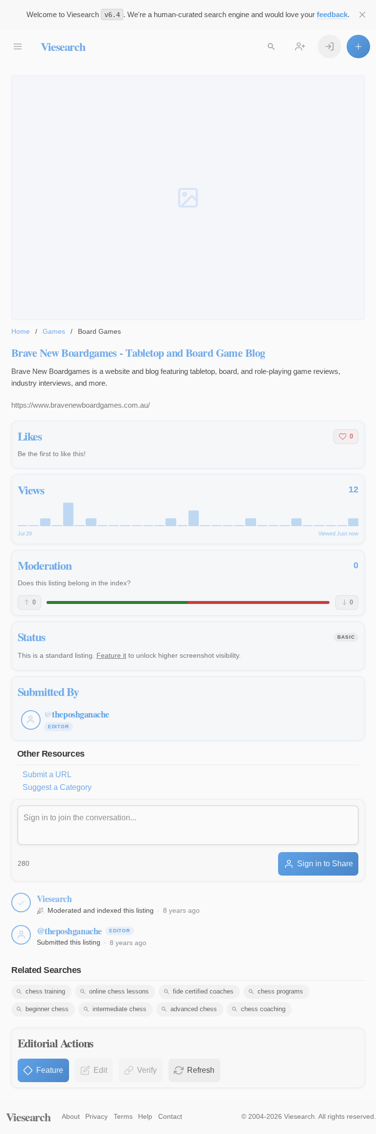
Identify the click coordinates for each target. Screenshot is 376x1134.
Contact (170, 1116)
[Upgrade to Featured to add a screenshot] (188, 198)
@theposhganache (69, 931)
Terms (123, 1116)
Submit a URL (47, 774)
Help (145, 1116)
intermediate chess (119, 1009)
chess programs (280, 991)
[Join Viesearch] (300, 46)
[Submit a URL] (358, 46)
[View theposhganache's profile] (21, 935)
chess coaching (263, 1009)
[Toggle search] (271, 46)
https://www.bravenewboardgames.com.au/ (80, 405)
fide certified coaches (203, 991)
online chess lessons (119, 991)
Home (20, 331)
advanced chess (193, 1009)
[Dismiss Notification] (362, 15)
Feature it (111, 655)
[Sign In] (329, 46)
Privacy (96, 1116)
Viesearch (63, 46)
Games (54, 331)
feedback (332, 14)
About (71, 1116)
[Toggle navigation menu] (17, 46)
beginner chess (47, 1009)
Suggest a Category (57, 787)
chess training (45, 991)
